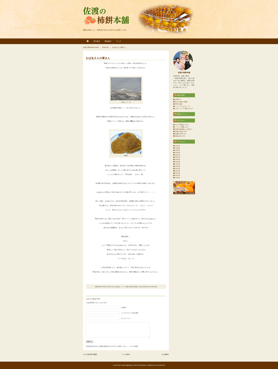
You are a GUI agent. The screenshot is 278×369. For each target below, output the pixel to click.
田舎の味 (145, 286)
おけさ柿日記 (116, 286)
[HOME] (87, 41)
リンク (118, 41)
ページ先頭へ (126, 354)
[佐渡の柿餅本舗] (106, 16)
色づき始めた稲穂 (181, 102)
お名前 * (123, 307)
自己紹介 (96, 41)
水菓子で (178, 99)
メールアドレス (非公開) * (129, 313)
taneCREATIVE (160, 365)
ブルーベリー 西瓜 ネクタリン (185, 108)
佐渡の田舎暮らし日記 (135, 286)
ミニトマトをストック (182, 106)
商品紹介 (108, 41)
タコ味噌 (164, 354)
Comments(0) (153, 286)
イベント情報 (124, 286)
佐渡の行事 (179, 134)
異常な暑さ (179, 104)
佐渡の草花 (179, 131)
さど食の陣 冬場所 (90, 354)
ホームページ (125, 318)
